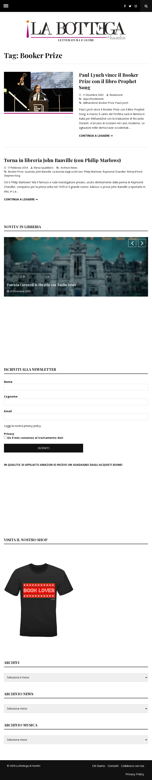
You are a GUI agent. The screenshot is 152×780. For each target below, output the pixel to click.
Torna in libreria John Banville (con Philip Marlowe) (62, 160)
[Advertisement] (33, 331)
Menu (6, 6)
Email (8, 411)
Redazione (116, 95)
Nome (8, 382)
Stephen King (12, 175)
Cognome (11, 396)
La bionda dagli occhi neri (67, 171)
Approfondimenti (93, 99)
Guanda (30, 171)
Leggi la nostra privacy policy (22, 426)
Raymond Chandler (114, 171)
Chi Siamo (98, 766)
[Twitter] (130, 6)
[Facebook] (125, 6)
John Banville (43, 171)
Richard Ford (134, 171)
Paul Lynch (121, 103)
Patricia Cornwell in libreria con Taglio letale (41, 285)
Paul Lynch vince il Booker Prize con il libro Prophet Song (108, 81)
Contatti (113, 766)
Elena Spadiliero (43, 167)
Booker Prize (106, 103)
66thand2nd (90, 103)
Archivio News (69, 167)
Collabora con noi (132, 766)
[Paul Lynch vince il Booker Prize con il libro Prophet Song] (38, 110)
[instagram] (136, 6)
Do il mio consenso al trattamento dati (35, 438)
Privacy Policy (134, 774)
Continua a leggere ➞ (96, 135)
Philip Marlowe (93, 171)
